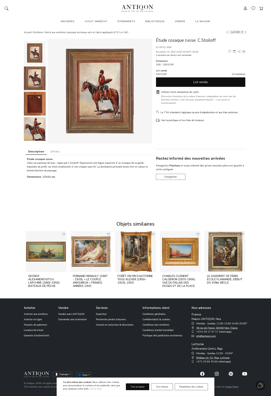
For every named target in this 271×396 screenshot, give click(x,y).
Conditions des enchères (155, 325)
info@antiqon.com (206, 336)
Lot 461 (124, 32)
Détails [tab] (55, 151)
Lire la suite (96, 388)
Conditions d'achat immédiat (158, 330)
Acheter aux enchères (36, 314)
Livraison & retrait (33, 330)
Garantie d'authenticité (36, 335)
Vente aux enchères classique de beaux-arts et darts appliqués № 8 (81, 32)
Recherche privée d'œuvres (111, 319)
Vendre (180, 21)
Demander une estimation (72, 319)
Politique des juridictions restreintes (162, 335)
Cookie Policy (232, 386)
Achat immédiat (96, 21)
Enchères (38, 32)
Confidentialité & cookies (156, 319)
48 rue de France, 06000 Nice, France (217, 328)
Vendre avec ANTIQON (71, 314)
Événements (126, 21)
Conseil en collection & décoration (114, 325)
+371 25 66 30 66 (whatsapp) (213, 361)
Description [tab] (36, 151)
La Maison (202, 21)
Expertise (101, 314)
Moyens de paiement (35, 325)
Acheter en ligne (33, 319)
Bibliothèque (155, 21)
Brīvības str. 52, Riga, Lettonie (213, 358)
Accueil (28, 32)
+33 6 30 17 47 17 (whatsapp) (214, 331)
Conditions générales (154, 314)
